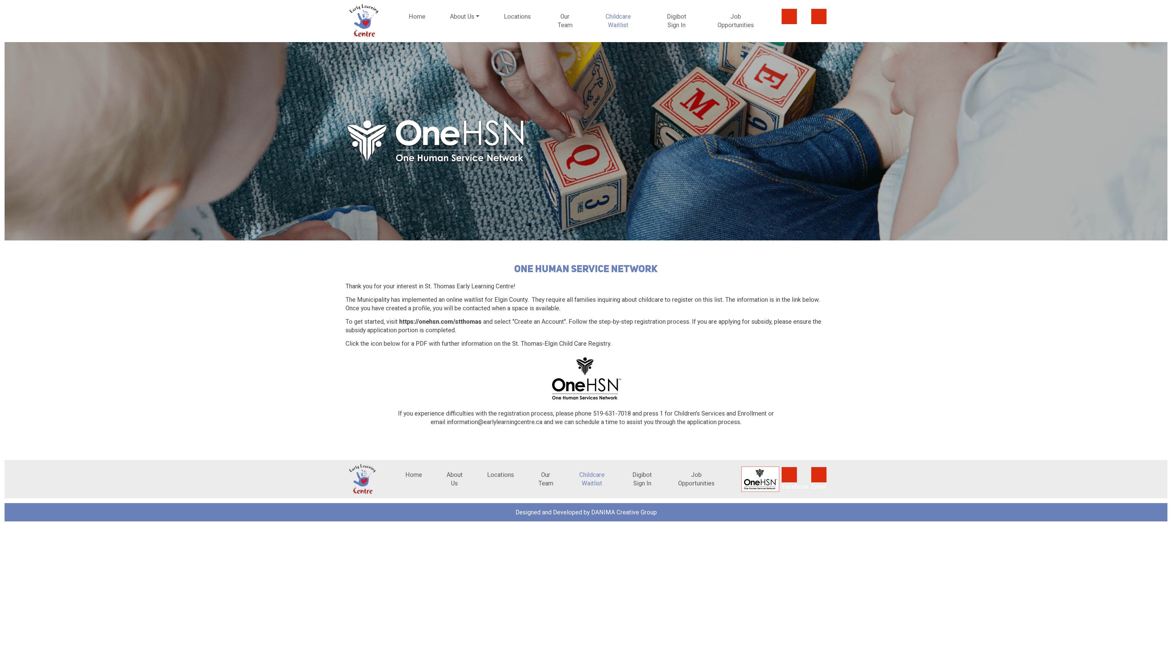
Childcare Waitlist (618, 21)
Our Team (565, 21)
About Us (455, 479)
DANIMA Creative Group (624, 512)
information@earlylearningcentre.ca (494, 422)
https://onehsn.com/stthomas (440, 321)
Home (417, 16)
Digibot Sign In (676, 21)
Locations (517, 16)
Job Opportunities (736, 21)
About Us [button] (462, 16)
